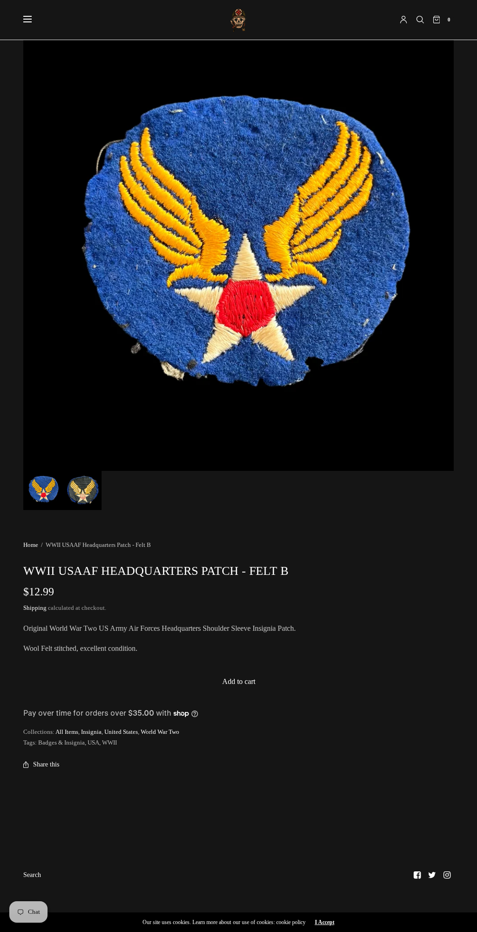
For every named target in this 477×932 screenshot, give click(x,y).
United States (121, 731)
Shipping (35, 607)
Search (32, 874)
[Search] (420, 19)
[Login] (403, 19)
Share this (46, 764)
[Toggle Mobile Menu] (33, 19)
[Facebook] (417, 875)
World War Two (160, 731)
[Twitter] (432, 875)
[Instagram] (447, 875)
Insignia (91, 731)
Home (30, 544)
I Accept (324, 922)
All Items (66, 731)
